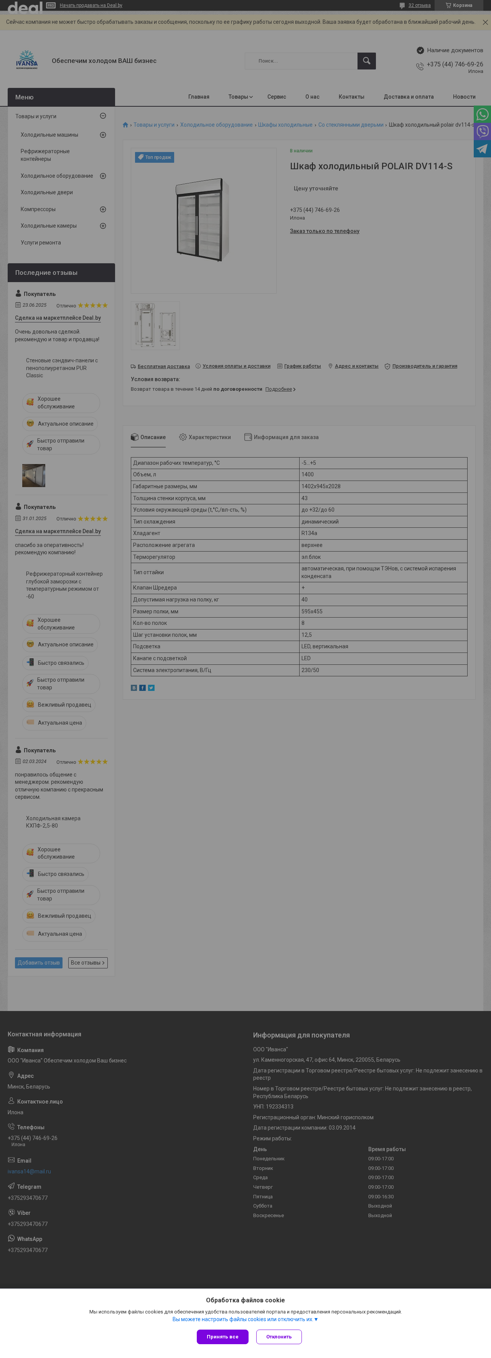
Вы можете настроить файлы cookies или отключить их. (243, 1319)
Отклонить (279, 1337)
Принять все (223, 1337)
